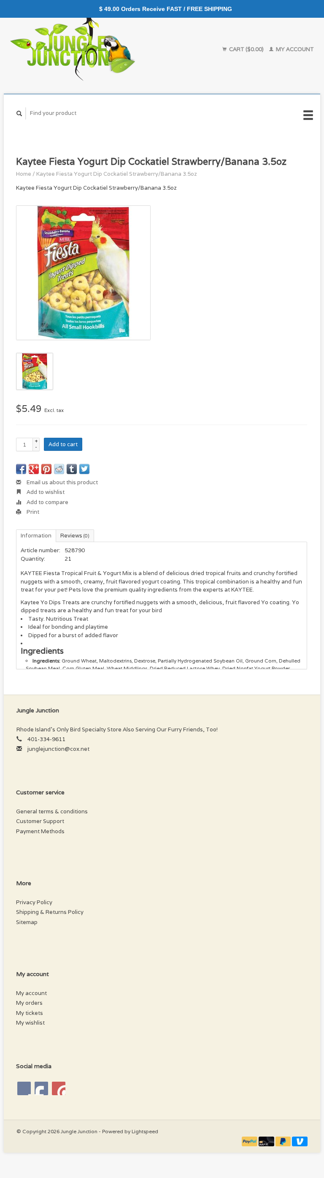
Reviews (74, 535)
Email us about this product (61, 482)
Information (36, 535)
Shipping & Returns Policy (50, 912)
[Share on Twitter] (84, 469)
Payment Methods (40, 831)
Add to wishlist (45, 492)
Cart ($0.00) (246, 49)
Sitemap (27, 922)
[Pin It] (46, 469)
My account (294, 49)
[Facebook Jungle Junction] (24, 1088)
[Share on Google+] (34, 469)
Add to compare (46, 502)
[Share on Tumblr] (72, 469)
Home (23, 173)
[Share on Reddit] (59, 469)
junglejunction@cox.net (58, 749)
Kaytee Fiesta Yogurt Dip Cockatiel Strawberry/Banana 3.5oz (116, 173)
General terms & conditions (52, 811)
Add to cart (63, 444)
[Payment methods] (250, 1141)
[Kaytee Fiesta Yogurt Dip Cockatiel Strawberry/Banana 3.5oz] (83, 273)
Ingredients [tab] (42, 651)
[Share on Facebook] (21, 469)
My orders (29, 1002)
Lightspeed (145, 1131)
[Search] (19, 113)
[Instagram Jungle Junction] (58, 1088)
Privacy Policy (34, 902)
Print (32, 511)
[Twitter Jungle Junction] (41, 1088)
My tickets (29, 1013)
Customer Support (40, 821)
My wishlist (30, 1022)
